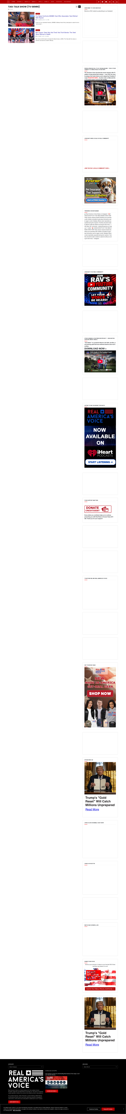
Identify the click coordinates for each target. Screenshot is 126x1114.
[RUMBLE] (113, 2)
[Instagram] (109, 2)
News (33, 1)
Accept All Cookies (108, 1109)
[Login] (117, 2)
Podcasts (59, 1)
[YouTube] (106, 2)
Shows (19, 1)
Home (13, 1)
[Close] (123, 1109)
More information (17, 1110)
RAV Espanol (67, 1)
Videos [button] (26, 1)
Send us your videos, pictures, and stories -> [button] (100, 989)
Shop (52, 1)
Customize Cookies (93, 1109)
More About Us (14, 1102)
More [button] (46, 1)
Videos (37, 13)
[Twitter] (102, 2)
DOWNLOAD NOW (51, 1091)
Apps (39, 1)
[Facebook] (99, 2)
